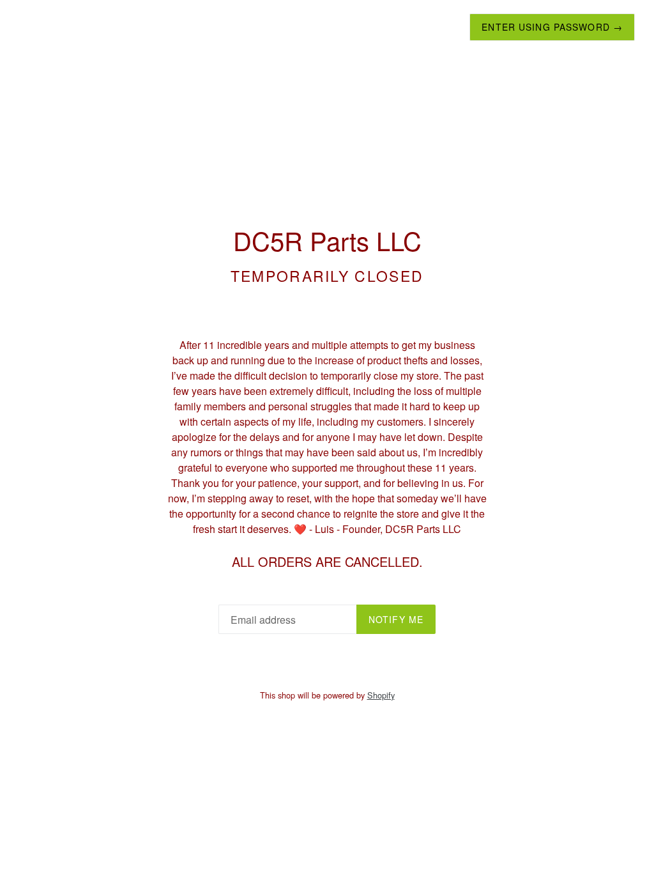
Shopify (381, 695)
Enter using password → (552, 26)
